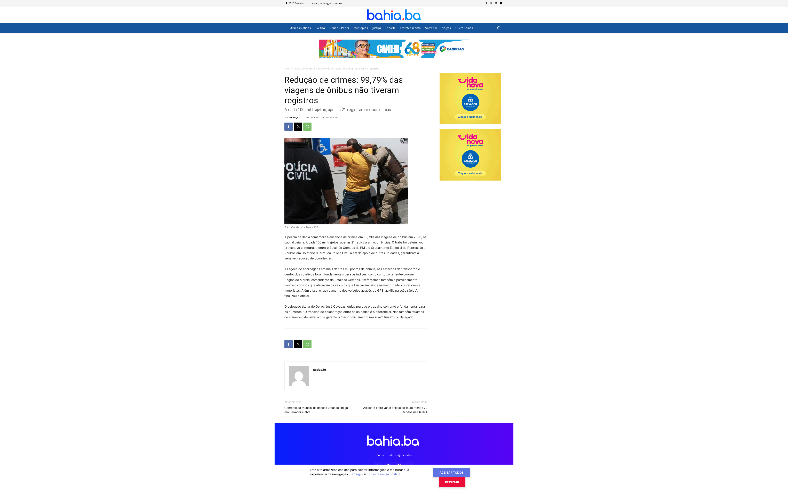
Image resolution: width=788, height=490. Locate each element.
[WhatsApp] (307, 127)
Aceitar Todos (452, 472)
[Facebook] (486, 3)
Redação (294, 117)
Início (287, 68)
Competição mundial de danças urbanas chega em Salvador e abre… (316, 410)
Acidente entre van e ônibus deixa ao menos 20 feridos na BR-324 (395, 410)
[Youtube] (501, 3)
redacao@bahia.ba (400, 455)
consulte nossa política (383, 474)
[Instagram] (491, 3)
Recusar (452, 482)
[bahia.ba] (394, 14)
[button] (499, 28)
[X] (496, 3)
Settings (355, 474)
